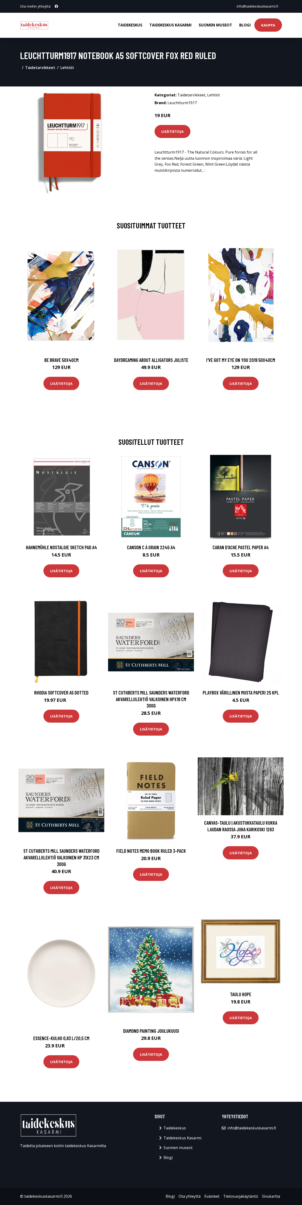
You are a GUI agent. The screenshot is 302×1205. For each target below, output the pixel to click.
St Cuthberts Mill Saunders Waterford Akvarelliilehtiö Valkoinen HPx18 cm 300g (151, 699)
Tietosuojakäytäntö (240, 1196)
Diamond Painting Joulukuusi (151, 1031)
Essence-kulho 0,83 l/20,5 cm (61, 1038)
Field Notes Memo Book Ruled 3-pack (151, 851)
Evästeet (211, 1196)
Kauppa (268, 25)
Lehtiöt (67, 67)
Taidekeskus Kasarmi (170, 25)
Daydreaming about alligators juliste (151, 360)
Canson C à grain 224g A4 (151, 547)
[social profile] (56, 6)
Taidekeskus (130, 25)
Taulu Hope (240, 994)
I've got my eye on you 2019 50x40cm (240, 360)
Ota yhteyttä (190, 1196)
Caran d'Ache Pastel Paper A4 (241, 547)
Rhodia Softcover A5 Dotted (61, 692)
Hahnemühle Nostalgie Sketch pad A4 (61, 547)
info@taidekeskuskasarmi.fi (257, 6)
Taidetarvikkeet (40, 67)
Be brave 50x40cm (61, 360)
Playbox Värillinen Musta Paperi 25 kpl (241, 692)
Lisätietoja (172, 131)
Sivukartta (271, 1196)
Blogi (245, 25)
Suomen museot (215, 25)
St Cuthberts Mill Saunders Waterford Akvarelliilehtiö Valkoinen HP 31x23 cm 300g (61, 857)
